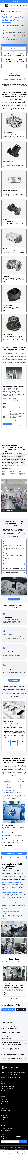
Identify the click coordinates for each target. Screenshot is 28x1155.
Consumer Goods (5, 1122)
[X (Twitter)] (19, 1)
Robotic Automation (6, 1110)
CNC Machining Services (7, 1084)
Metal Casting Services (7, 1088)
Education (3, 1113)
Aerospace (4, 1106)
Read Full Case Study (7, 748)
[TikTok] (13, 1)
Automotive (4, 1099)
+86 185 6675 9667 (7, 1128)
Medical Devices (5, 1101)
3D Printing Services (6, 1093)
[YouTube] (17, 1)
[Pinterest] (21, 1)
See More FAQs (20, 1009)
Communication (5, 1117)
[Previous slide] (2, 390)
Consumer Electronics (6, 1104)
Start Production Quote (14, 48)
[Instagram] (25, 1)
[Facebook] (23, 1)
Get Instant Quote (15, 45)
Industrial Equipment (6, 1108)
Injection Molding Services (7, 1086)
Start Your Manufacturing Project (14, 853)
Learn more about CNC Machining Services (11, 425)
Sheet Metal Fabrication (7, 1090)
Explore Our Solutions (14, 857)
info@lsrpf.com (6, 1130)
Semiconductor (5, 1120)
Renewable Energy (6, 1115)
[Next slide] (26, 390)
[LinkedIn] (15, 1)
